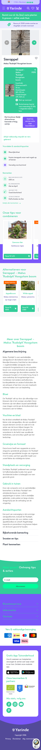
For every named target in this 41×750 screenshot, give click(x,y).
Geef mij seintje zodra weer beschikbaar (30, 122)
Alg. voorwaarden (29, 739)
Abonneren (20, 586)
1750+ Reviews (20, 2)
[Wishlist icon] (29, 223)
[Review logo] (20, 690)
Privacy (8, 739)
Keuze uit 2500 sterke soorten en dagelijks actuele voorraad (25, 24)
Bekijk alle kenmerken (10, 203)
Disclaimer (17, 739)
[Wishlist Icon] (36, 58)
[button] (3, 8)
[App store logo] (12, 672)
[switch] (36, 746)
